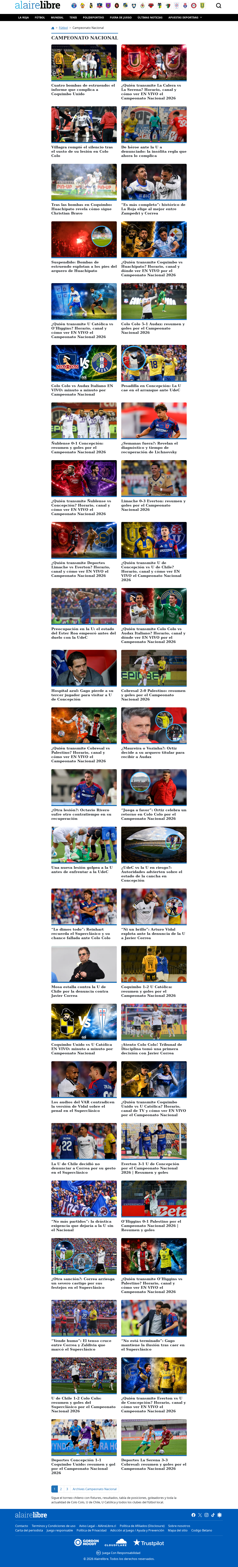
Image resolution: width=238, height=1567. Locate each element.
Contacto (21, 1526)
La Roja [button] (23, 17)
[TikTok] (213, 1514)
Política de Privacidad (92, 1530)
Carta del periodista (29, 1530)
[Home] (38, 5)
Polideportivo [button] (93, 17)
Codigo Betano (201, 1530)
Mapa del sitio (178, 1530)
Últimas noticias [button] (150, 17)
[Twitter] (200, 1514)
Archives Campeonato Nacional (95, 1489)
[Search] (219, 5)
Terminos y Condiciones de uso (53, 1526)
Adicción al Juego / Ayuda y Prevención (137, 1530)
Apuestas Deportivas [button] (183, 17)
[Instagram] (206, 1514)
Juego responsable (60, 1530)
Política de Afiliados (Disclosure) (142, 1526)
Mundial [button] (57, 17)
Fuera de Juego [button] (121, 17)
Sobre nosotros (179, 1526)
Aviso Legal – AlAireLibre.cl (97, 1526)
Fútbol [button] (40, 17)
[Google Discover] (219, 1514)
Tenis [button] (73, 17)
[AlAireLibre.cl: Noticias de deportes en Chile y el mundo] (31, 1514)
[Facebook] (193, 1514)
